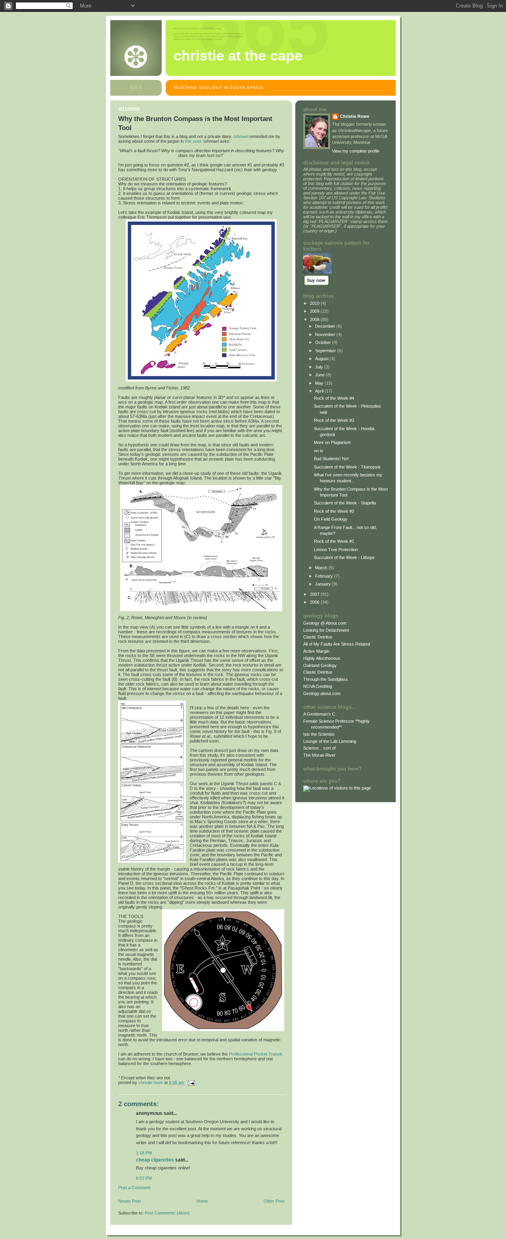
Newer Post (129, 1201)
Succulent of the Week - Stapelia (345, 503)
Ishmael (240, 136)
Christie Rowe (354, 116)
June (320, 374)
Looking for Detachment (326, 630)
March (322, 567)
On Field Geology (330, 519)
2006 (315, 602)
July (319, 367)
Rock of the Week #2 (334, 511)
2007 (315, 594)
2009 (315, 311)
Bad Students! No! (331, 458)
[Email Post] (190, 1082)
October (323, 342)
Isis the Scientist (318, 734)
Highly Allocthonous (321, 658)
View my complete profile (356, 151)
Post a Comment (134, 1187)
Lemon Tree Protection (336, 549)
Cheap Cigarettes (155, 1160)
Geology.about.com (321, 693)
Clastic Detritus (317, 637)
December (325, 326)
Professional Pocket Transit (255, 1054)
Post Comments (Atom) (167, 1213)
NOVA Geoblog (317, 686)
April (320, 391)
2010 (315, 303)
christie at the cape (238, 56)
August (322, 358)
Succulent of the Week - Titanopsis (347, 467)
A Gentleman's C (319, 714)
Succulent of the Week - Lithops (344, 557)
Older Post (274, 1201)
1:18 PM (144, 1152)
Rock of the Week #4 (334, 398)
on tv (318, 450)
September (326, 350)
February (324, 576)
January (323, 584)
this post (193, 141)
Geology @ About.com (324, 623)
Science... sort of (319, 748)
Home (202, 1201)
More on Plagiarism (332, 442)
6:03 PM (144, 1178)
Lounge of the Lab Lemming (329, 741)
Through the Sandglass (325, 679)
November (325, 334)
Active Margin (316, 651)
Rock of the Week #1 (334, 541)
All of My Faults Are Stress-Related (336, 644)
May (320, 383)
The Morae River (319, 755)
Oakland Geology (320, 665)
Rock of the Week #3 (334, 420)
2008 (315, 319)
